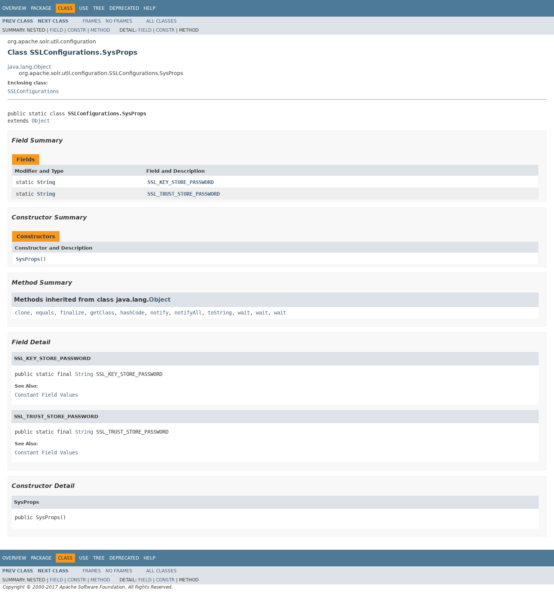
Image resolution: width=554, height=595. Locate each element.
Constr (76, 30)
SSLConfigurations (33, 91)
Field (56, 30)
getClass (102, 313)
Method (100, 30)
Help (149, 8)
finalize (72, 313)
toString (220, 313)
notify (159, 313)
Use (84, 8)
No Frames (119, 21)
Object (41, 121)
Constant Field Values (46, 395)
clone (22, 313)
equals (45, 313)
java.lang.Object (29, 67)
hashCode (132, 313)
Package (41, 8)
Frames (92, 21)
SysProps (28, 259)
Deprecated (124, 8)
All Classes (161, 21)
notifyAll (188, 313)
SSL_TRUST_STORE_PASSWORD (183, 194)
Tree (99, 8)
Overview (14, 8)
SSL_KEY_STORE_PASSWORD (180, 182)
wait (244, 313)
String (46, 182)
